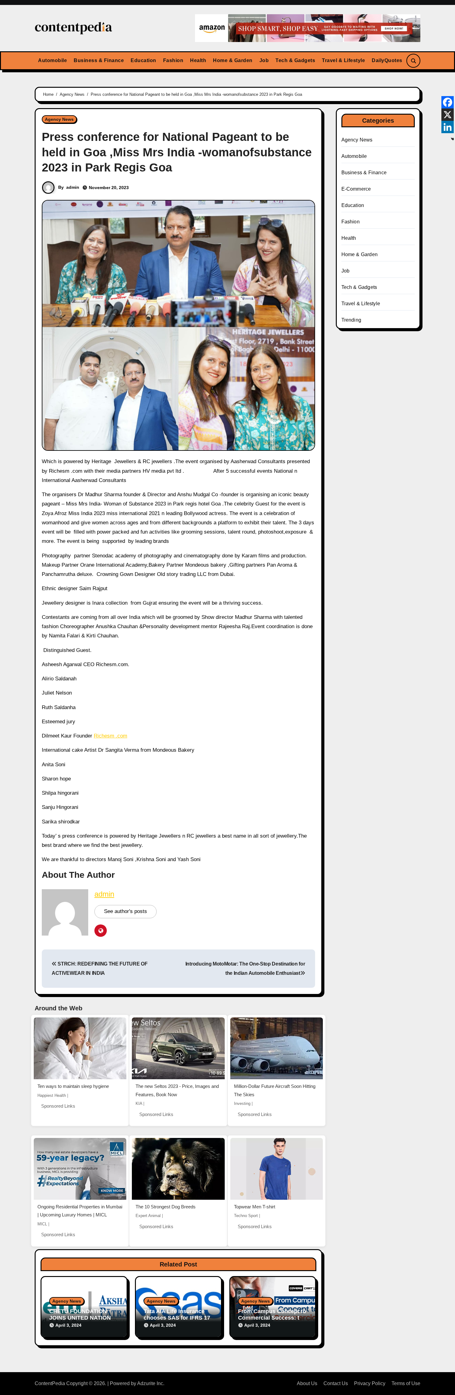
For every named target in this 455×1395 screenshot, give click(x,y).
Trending (351, 320)
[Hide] (452, 139)
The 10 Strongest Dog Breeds (166, 1206)
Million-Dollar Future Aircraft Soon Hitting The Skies (274, 1090)
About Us (307, 1383)
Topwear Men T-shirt (254, 1206)
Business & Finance (99, 60)
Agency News (59, 119)
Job (264, 60)
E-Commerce (356, 189)
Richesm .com (110, 736)
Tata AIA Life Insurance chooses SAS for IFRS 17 (177, 1314)
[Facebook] (447, 102)
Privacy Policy (369, 1383)
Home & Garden (233, 60)
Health (198, 60)
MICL (42, 1224)
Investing (242, 1103)
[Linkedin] (447, 127)
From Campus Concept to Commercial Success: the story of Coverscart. (272, 1318)
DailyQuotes (387, 60)
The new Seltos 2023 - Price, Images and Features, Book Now (177, 1090)
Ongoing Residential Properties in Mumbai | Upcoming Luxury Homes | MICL (79, 1211)
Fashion (173, 60)
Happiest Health (51, 1095)
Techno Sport (246, 1215)
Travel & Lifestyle (343, 60)
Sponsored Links (58, 1106)
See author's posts (125, 911)
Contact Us (335, 1383)
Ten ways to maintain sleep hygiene (73, 1086)
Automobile (52, 60)
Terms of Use (406, 1383)
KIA (139, 1103)
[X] (447, 114)
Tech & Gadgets (295, 60)
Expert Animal (148, 1215)
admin (72, 187)
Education (143, 60)
